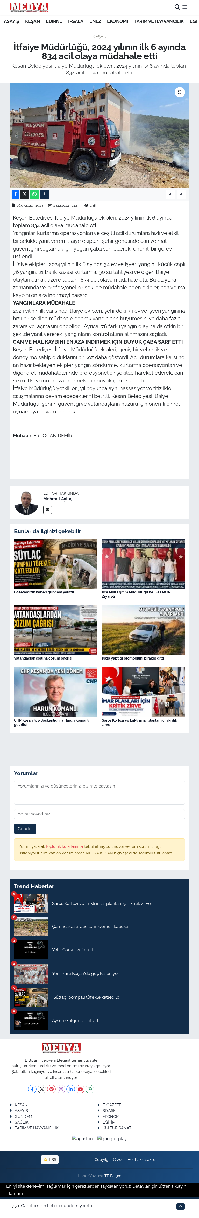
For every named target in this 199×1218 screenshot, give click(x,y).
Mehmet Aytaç (57, 498)
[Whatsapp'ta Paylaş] (34, 194)
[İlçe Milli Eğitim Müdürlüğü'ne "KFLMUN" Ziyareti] (143, 563)
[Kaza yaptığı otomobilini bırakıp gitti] (143, 629)
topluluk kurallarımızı (65, 846)
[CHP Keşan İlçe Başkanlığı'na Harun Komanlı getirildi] (55, 691)
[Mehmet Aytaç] (26, 501)
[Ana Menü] (184, 7)
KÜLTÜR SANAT (117, 1128)
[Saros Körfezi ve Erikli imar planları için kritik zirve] (143, 691)
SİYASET (110, 1110)
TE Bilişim (113, 1176)
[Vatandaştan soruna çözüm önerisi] (55, 629)
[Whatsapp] (90, 1089)
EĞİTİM (109, 1122)
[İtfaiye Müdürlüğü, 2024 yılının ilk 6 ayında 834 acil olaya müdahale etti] (100, 135)
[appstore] (84, 1138)
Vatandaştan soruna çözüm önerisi (43, 658)
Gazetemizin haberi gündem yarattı (44, 592)
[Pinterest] (51, 1089)
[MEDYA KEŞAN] (29, 7)
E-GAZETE (112, 1105)
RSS (52, 1159)
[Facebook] (32, 1089)
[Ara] (177, 7)
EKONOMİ (117, 21)
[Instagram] (61, 1089)
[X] (42, 1089)
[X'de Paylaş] (24, 194)
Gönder (25, 828)
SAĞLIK (22, 1122)
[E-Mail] (47, 510)
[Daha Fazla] (44, 194)
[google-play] (112, 1138)
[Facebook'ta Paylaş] (15, 194)
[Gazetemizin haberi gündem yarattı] (55, 563)
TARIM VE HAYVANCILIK (159, 21)
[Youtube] (80, 1089)
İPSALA (75, 21)
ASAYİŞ (11, 21)
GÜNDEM (23, 1116)
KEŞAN (32, 21)
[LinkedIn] (70, 1089)
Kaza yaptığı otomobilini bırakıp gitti (133, 658)
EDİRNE (54, 21)
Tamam (15, 1193)
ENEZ (95, 21)
